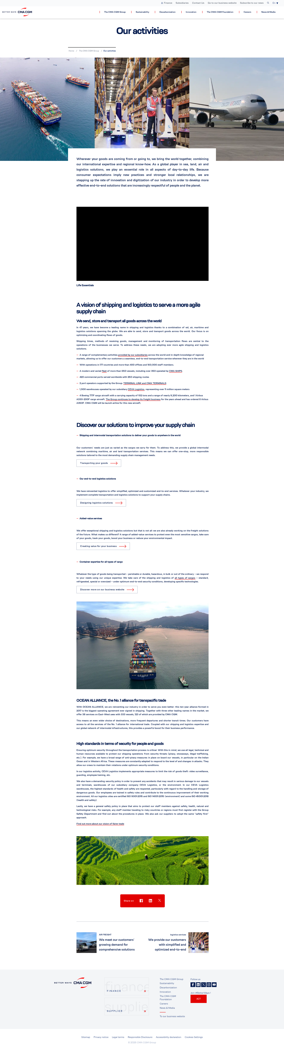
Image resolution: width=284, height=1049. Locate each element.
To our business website (172, 1016)
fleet (104, 371)
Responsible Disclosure (140, 1037)
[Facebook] (193, 984)
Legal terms (118, 1037)
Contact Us (198, 3)
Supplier (115, 1011)
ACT (198, 998)
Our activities (109, 51)
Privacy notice (101, 1037)
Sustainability (142, 12)
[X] (203, 984)
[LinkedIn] (198, 984)
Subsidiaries (182, 3)
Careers (247, 12)
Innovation (191, 12)
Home (71, 51)
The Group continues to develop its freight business (133, 399)
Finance (168, 3)
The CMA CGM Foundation (220, 12)
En (274, 3)
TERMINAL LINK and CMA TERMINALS (144, 383)
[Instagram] (208, 984)
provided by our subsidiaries (133, 355)
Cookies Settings (194, 1037)
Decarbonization (167, 12)
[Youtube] (214, 984)
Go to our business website (222, 3)
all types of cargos (185, 578)
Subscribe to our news (252, 3)
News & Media (268, 12)
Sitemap (85, 1037)
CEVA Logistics (136, 389)
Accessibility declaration (168, 1037)
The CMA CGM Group (115, 12)
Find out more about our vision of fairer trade (100, 823)
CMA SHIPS (175, 371)
